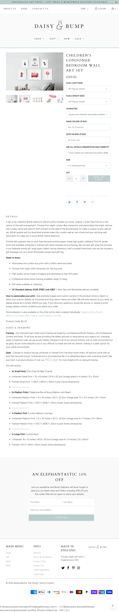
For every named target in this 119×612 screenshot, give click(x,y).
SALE (78, 39)
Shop (38, 39)
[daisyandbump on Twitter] (63, 568)
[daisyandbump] (59, 25)
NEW (67, 39)
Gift (53, 39)
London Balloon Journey (49, 315)
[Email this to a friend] (92, 202)
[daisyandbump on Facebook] (68, 568)
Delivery (37, 553)
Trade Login (39, 574)
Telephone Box (88, 312)
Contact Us (40, 8)
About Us (10, 8)
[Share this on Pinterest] (85, 202)
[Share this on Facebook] (77, 202)
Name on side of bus (76, 121)
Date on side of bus (76, 134)
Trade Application (41, 570)
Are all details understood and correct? (87, 147)
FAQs (24, 8)
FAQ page (52, 359)
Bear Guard (31, 315)
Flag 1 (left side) (74, 83)
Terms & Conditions (43, 557)
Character (71, 109)
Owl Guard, (19, 315)
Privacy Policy (40, 561)
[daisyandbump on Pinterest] (73, 568)
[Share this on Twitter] (69, 202)
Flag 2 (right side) (75, 96)
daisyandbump (20, 583)
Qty (68, 173)
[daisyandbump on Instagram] (78, 568)
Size (68, 160)
